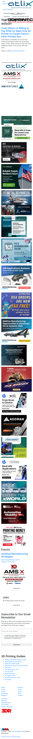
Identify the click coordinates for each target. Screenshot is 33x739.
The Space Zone (10, 675)
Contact (20, 695)
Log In (5, 9)
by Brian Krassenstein (18, 51)
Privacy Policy (5, 737)
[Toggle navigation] (4, 20)
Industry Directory (7, 706)
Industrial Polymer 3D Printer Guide (16, 665)
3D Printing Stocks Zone (12, 677)
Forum (20, 691)
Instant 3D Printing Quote (21, 16)
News (3, 687)
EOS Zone (8, 667)
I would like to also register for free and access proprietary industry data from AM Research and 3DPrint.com (15, 637)
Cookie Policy (16, 737)
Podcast (20, 687)
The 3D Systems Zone (12, 669)
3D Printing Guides (13, 656)
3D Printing (4, 704)
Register (10, 9)
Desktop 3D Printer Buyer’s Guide (15, 659)
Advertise (7, 16)
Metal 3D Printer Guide (12, 663)
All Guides (8, 679)
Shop (19, 693)
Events (3, 691)
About (3, 689)
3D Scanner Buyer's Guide (13, 661)
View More (16, 588)
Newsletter (4, 693)
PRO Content (21, 13)
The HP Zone (9, 671)
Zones (20, 689)
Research (4, 695)
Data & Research (9, 13)
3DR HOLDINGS (16, 731)
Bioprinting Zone (10, 673)
